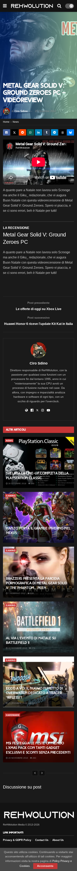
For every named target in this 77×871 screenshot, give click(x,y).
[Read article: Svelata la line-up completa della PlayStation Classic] (38, 462)
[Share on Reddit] (22, 132)
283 (34, 758)
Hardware (12, 715)
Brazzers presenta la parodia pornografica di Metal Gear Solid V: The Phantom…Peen (36, 583)
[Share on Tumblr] (46, 132)
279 (33, 703)
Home (6, 121)
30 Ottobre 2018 (17, 483)
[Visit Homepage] (32, 6)
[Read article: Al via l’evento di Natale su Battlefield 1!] (38, 627)
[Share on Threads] (62, 132)
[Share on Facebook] (6, 132)
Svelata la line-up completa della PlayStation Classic (37, 475)
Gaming (11, 495)
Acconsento (45, 865)
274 (33, 648)
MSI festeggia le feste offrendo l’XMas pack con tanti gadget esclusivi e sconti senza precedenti (38, 748)
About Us (58, 840)
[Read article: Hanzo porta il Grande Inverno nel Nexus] (38, 517)
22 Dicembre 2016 (17, 648)
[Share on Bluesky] (70, 132)
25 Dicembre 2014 (45, 111)
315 (33, 538)
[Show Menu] (5, 6)
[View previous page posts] (35, 773)
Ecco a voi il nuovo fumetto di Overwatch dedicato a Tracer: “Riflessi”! (34, 693)
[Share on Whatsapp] (30, 132)
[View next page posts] (42, 773)
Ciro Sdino (21, 111)
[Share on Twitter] (14, 132)
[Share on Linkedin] (38, 132)
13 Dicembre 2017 (17, 538)
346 (32, 483)
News (16, 121)
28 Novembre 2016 (18, 758)
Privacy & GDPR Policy (17, 840)
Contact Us (41, 840)
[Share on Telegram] (54, 132)
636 (32, 593)
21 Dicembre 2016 (17, 703)
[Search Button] (59, 6)
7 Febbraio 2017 (17, 593)
